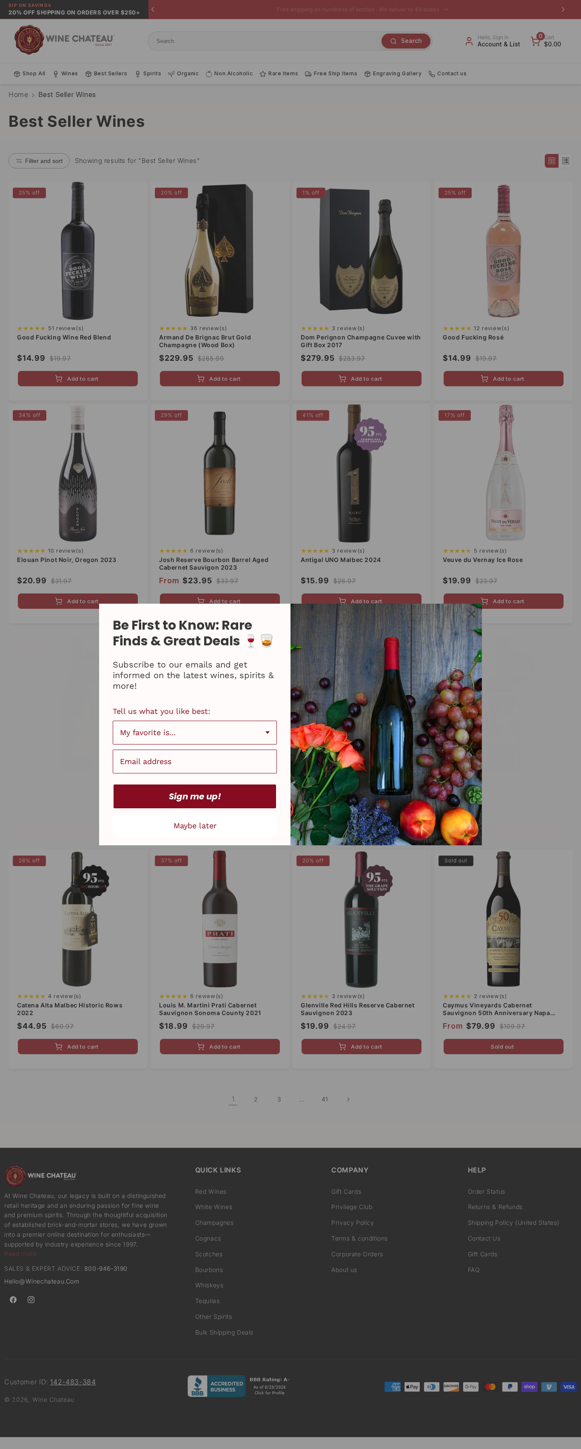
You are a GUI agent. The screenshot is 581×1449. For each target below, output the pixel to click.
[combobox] (195, 732)
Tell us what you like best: (161, 711)
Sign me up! (195, 796)
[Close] (471, 614)
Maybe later (195, 825)
